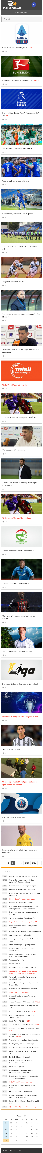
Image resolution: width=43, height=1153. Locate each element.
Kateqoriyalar (22, 12)
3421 (34, 863)
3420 (27, 863)
